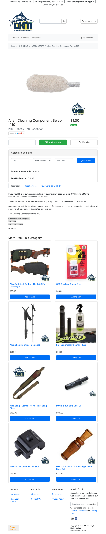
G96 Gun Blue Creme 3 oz (68, 284)
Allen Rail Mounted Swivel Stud (24, 466)
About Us (15, 38)
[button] (88, 37)
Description (15, 186)
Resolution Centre (14, 500)
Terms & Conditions (78, 510)
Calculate (87, 160)
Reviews (44, 186)
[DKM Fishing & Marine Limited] (22, 21)
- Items (88, 21)
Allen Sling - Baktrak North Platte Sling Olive (28, 407)
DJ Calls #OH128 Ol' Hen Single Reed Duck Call (74, 467)
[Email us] (72, 518)
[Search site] (64, 21)
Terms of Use (57, 494)
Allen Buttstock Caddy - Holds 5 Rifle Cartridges (27, 285)
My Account (15, 494)
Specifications (30, 186)
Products (25, 38)
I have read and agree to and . (83, 510)
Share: (12, 133)
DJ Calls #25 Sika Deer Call (69, 406)
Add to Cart (54, 142)
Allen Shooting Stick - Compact (25, 345)
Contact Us (35, 38)
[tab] (15, 185)
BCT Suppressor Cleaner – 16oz (71, 345)
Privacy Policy (58, 499)
